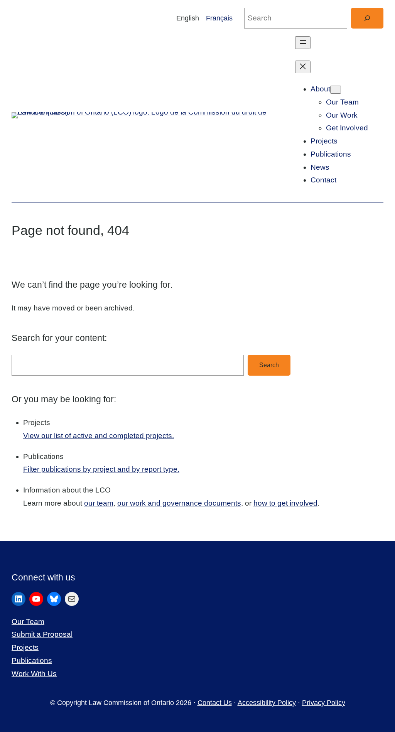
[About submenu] (335, 90)
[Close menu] (303, 67)
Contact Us (215, 703)
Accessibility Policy (267, 703)
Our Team (28, 621)
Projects (25, 647)
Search (269, 365)
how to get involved (285, 503)
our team (98, 503)
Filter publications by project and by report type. (101, 469)
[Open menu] (303, 42)
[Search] (367, 18)
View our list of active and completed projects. (98, 436)
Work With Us (34, 674)
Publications (32, 660)
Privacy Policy (323, 703)
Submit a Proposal (42, 634)
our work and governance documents (179, 503)
